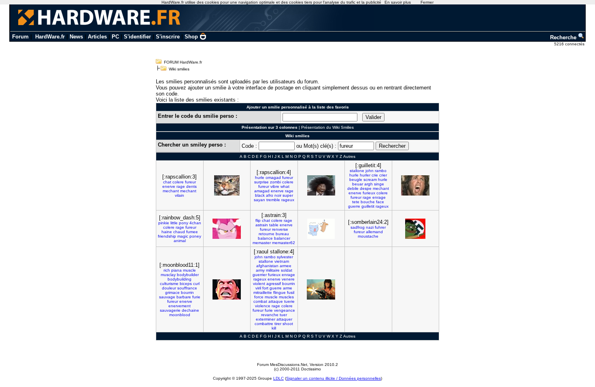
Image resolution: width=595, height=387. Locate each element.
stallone (357, 170)
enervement (179, 306)
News (76, 37)
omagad (273, 177)
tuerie (289, 301)
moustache (368, 236)
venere (288, 279)
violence (262, 306)
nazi (370, 227)
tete (355, 202)
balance (265, 238)
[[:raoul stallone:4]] (321, 289)
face (380, 202)
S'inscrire (168, 37)
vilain (179, 195)
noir (277, 195)
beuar (357, 184)
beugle (355, 179)
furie (196, 297)
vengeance (284, 310)
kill (274, 328)
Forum (20, 37)
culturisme (169, 283)
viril (258, 288)
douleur (169, 288)
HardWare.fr (50, 37)
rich (167, 270)
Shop (191, 37)
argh (368, 184)
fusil (290, 292)
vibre (274, 186)
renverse (280, 229)
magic (182, 236)
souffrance (187, 288)
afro (269, 195)
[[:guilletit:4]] (415, 185)
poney (195, 236)
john (370, 170)
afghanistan (267, 266)
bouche (368, 202)
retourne (266, 234)
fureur (190, 182)
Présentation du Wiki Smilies (327, 127)
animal (180, 240)
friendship (167, 236)
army (260, 270)
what (284, 186)
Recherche (564, 37)
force (259, 297)
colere (178, 182)
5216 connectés (570, 44)
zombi (275, 182)
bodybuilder (188, 274)
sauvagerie (170, 310)
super (288, 195)
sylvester (285, 257)
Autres (349, 156)
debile (353, 188)
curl (196, 283)
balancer (282, 238)
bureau (282, 234)
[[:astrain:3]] (321, 229)
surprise (261, 182)
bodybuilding (179, 279)
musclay (168, 274)
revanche (269, 315)
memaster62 (283, 242)
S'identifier (137, 37)
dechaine (190, 310)
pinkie (163, 223)
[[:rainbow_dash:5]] (226, 229)
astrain (261, 225)
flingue (279, 292)
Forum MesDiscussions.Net (282, 364)
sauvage (167, 297)
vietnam (281, 261)
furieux (369, 193)
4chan (195, 223)
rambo (381, 170)
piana (176, 270)
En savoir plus (398, 2)
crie (375, 175)
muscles (286, 297)
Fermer (427, 2)
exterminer (265, 319)
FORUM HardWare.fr (183, 62)
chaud (179, 232)
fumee (192, 232)
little (174, 223)
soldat (286, 270)
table (273, 225)
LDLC (278, 378)
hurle (259, 177)
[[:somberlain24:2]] (415, 229)
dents (191, 186)
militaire (273, 270)
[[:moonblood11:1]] (226, 289)
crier (383, 175)
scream (370, 179)
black (260, 195)
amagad (262, 191)
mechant (171, 191)
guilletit (367, 206)
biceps (186, 283)
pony (183, 223)
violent (259, 283)
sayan (259, 200)
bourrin (187, 292)
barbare (183, 297)
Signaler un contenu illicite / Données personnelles (333, 378)
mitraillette (262, 292)
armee (285, 266)
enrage (379, 197)
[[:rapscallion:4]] (321, 185)
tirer (277, 323)
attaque (275, 301)
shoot (288, 323)
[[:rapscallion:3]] (227, 185)
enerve (168, 186)
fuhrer (380, 227)
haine (167, 232)
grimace (172, 292)
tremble (273, 200)
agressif (273, 283)
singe (379, 184)
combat (260, 301)
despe (366, 188)
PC (115, 37)
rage (180, 186)
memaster (262, 242)
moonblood (179, 315)
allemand (374, 232)
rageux (287, 200)
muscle (189, 270)
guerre (354, 206)
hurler (365, 175)
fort (265, 288)
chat (167, 182)
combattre (264, 323)
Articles (97, 37)
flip (258, 220)
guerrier (260, 274)
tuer (283, 315)
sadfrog (358, 227)
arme (287, 288)
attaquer (284, 319)
